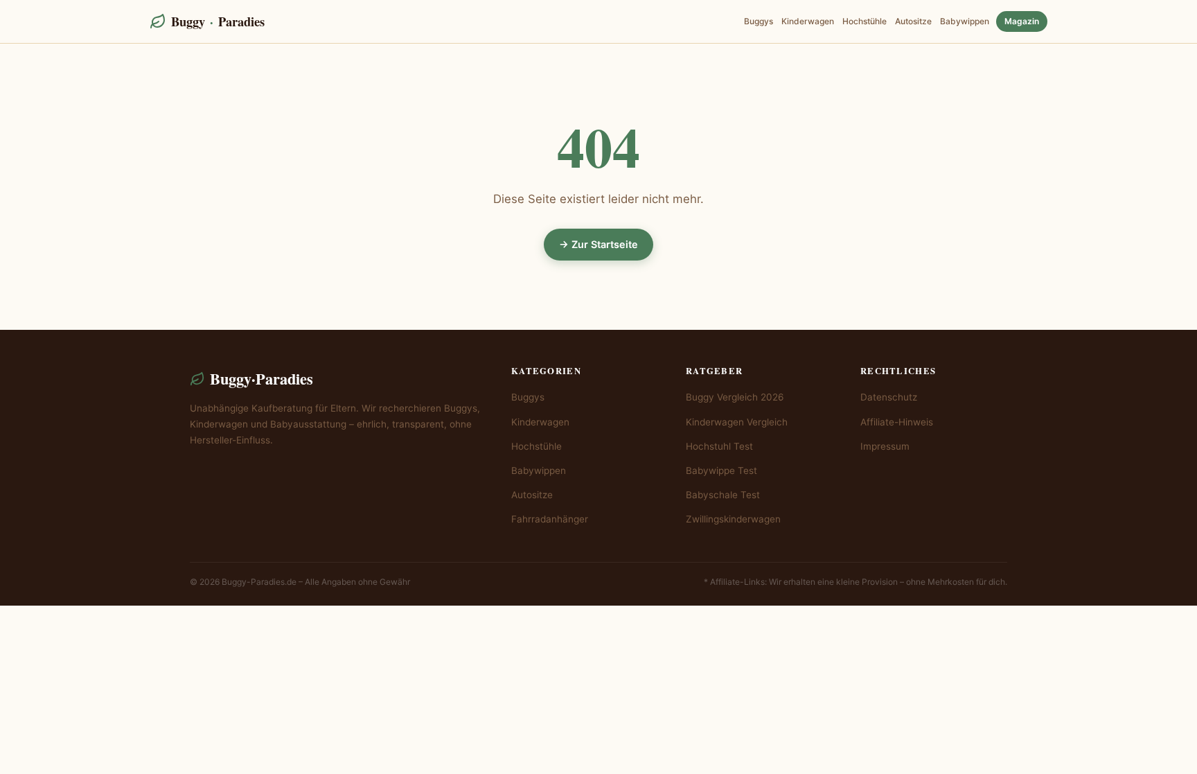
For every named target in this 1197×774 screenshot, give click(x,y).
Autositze (913, 21)
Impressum (885, 446)
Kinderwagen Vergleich (737, 422)
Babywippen (964, 21)
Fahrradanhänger (549, 519)
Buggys (758, 21)
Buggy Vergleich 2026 (734, 397)
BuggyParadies (218, 21)
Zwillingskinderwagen (733, 519)
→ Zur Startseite (598, 244)
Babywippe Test (721, 470)
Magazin (1021, 21)
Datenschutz (888, 397)
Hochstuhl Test (719, 446)
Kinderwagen (807, 21)
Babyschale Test (723, 494)
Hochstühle (864, 21)
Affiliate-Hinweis (896, 422)
